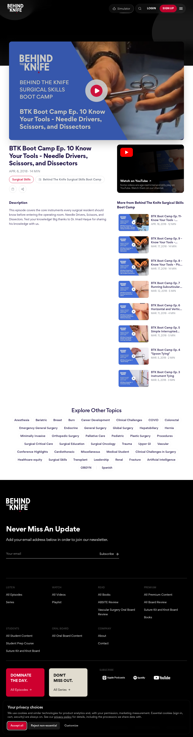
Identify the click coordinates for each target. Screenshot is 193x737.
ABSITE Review (108, 602)
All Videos (59, 594)
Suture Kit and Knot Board (161, 609)
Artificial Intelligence (161, 459)
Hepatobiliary (149, 428)
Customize (71, 725)
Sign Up (168, 8)
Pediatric (118, 436)
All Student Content (19, 636)
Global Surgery (123, 428)
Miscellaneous (90, 452)
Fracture (135, 459)
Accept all (17, 725)
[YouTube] (162, 678)
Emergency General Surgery (38, 428)
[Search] (140, 8)
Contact (103, 643)
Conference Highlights (32, 452)
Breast (57, 420)
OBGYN (86, 467)
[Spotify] (139, 678)
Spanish (107, 467)
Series (10, 602)
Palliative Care (95, 436)
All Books (104, 594)
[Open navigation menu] (181, 8)
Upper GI (144, 444)
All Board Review (155, 602)
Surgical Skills (21, 179)
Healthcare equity (30, 459)
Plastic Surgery (140, 436)
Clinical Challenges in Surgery (156, 452)
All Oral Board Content (67, 636)
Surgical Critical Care (38, 444)
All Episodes (14, 594)
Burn (71, 420)
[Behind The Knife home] (15, 8)
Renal (119, 459)
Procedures (165, 436)
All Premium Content (158, 594)
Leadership (101, 459)
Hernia (169, 428)
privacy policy (63, 717)
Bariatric (41, 420)
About (102, 636)
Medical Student (117, 452)
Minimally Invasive (32, 436)
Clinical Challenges (129, 420)
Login (151, 8)
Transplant (80, 459)
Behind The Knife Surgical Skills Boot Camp (72, 179)
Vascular (163, 444)
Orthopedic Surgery (65, 436)
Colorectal (172, 420)
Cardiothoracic (64, 452)
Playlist (56, 602)
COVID (153, 420)
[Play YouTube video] (96, 91)
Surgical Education (71, 444)
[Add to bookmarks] (13, 189)
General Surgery (95, 428)
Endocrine (71, 428)
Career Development (95, 420)
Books (148, 617)
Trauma (127, 444)
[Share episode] (22, 189)
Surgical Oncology (103, 444)
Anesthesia (21, 420)
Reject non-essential (44, 725)
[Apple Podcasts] (114, 678)
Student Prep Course (20, 643)
